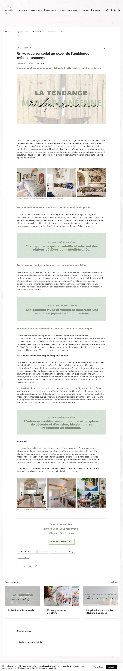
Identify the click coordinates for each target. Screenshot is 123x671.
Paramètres (98, 667)
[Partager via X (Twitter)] (24, 566)
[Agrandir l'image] (31, 182)
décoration (43, 552)
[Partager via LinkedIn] (30, 566)
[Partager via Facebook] (18, 566)
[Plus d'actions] (104, 47)
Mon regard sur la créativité (56, 611)
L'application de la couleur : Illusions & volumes (100, 611)
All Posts (8, 32)
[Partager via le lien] (36, 566)
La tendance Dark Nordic (21, 610)
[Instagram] (107, 10)
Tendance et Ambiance (58, 32)
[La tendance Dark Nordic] (22, 596)
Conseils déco (38, 32)
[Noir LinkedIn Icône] (115, 10)
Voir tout (114, 582)
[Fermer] (120, 667)
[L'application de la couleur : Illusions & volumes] (100, 596)
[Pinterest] (119, 10)
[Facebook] (111, 10)
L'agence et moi (22, 32)
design (71, 552)
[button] (23, 10)
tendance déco (58, 552)
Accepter (111, 667)
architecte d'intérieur (27, 552)
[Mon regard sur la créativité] (61, 596)
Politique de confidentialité (46, 668)
